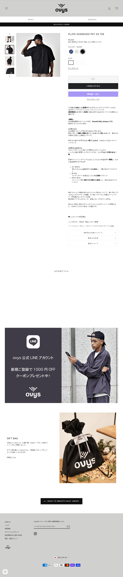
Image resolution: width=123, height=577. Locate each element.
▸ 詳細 (112, 226)
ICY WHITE (76, 51)
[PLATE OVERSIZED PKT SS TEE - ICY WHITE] (18, 313)
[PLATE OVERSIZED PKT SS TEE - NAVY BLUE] (15, 313)
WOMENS (92, 19)
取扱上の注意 (93, 238)
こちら (14, 457)
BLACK (82, 51)
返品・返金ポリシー (11, 538)
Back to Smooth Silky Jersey (63, 501)
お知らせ (8, 522)
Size (70, 58)
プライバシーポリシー (12, 532)
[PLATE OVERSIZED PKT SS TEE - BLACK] (21, 313)
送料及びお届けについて (93, 233)
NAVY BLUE (71, 51)
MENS (30, 19)
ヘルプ (7, 525)
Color (75, 47)
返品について (93, 243)
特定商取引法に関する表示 (13, 535)
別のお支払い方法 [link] (93, 99)
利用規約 (8, 528)
